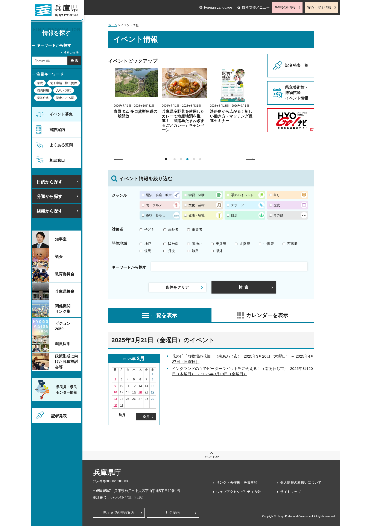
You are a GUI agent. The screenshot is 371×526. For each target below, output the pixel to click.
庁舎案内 (173, 512)
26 (134, 398)
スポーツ (237, 205)
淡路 (195, 251)
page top (211, 456)
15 (152, 386)
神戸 (147, 244)
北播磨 (245, 244)
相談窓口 (57, 160)
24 (121, 398)
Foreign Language (218, 7)
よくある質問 (61, 145)
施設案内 (57, 130)
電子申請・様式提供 (63, 83)
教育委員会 (64, 274)
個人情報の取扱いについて (300, 482)
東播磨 (221, 244)
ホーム (112, 25)
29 (152, 398)
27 (140, 398)
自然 (234, 215)
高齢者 (173, 229)
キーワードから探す (53, 45)
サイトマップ (290, 492)
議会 (59, 256)
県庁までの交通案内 (118, 512)
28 (146, 398)
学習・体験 (197, 195)
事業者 (197, 229)
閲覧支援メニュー (256, 7)
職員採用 (43, 90)
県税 (40, 83)
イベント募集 (61, 114)
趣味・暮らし (155, 215)
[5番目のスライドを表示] (200, 159)
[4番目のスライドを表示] (194, 159)
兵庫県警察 (64, 291)
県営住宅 (43, 98)
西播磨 (292, 244)
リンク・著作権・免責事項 (236, 482)
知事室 (61, 239)
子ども (149, 229)
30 (115, 405)
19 (134, 392)
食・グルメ (154, 205)
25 (127, 398)
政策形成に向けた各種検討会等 (66, 361)
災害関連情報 (285, 7)
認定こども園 (65, 98)
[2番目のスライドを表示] (181, 159)
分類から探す (49, 196)
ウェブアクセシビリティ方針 (238, 492)
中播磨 (268, 244)
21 (146, 392)
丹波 (171, 251)
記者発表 (59, 416)
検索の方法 (71, 52)
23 (115, 398)
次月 (146, 416)
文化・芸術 (197, 205)
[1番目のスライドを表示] (174, 159)
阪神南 (173, 244)
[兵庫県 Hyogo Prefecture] (58, 12)
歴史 (277, 205)
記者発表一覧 (296, 65)
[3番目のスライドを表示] (187, 159)
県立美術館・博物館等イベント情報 (296, 92)
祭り (277, 195)
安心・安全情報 (319, 7)
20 (140, 392)
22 (152, 392)
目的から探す (49, 181)
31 (121, 405)
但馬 (147, 251)
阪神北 (197, 244)
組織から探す (49, 211)
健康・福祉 (197, 215)
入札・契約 (63, 90)
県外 (219, 251)
